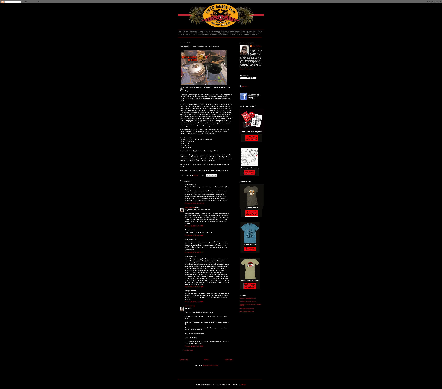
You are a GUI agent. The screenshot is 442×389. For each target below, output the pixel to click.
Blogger (243, 384)
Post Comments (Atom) (210, 365)
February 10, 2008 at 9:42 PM (194, 346)
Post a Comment (188, 350)
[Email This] (207, 175)
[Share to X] (211, 175)
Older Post (228, 360)
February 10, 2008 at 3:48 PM (194, 226)
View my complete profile (246, 69)
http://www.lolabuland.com (247, 311)
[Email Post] (202, 175)
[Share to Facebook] (213, 175)
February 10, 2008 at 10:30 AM (194, 203)
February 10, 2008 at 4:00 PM (194, 235)
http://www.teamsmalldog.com (248, 301)
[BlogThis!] (209, 175)
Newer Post (184, 360)
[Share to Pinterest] (215, 175)
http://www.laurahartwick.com (248, 298)
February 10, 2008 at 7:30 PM (194, 302)
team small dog (190, 207)
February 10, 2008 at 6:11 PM (194, 252)
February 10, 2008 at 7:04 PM (194, 287)
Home (206, 360)
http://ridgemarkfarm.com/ (247, 308)
